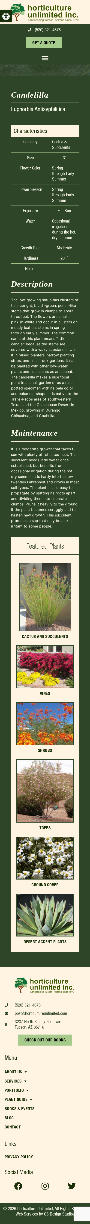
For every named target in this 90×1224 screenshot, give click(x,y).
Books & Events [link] (20, 1108)
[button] (45, 58)
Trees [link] (45, 827)
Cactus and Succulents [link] (45, 636)
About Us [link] (13, 1072)
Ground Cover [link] (45, 884)
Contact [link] (13, 1127)
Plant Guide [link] (16, 1099)
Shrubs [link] (45, 750)
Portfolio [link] (14, 1090)
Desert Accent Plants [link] (45, 941)
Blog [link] (9, 1117)
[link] (6, 16)
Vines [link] (45, 693)
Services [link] (13, 1081)
